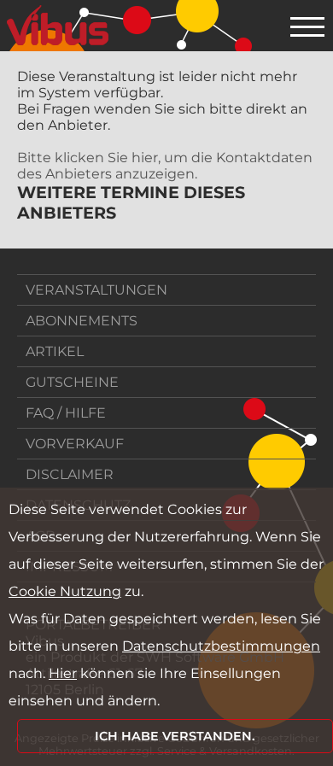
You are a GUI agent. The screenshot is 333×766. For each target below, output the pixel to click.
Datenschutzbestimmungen (221, 646)
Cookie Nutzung (65, 591)
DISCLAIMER (70, 474)
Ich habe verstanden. (175, 736)
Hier (63, 673)
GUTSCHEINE (72, 382)
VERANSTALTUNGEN (96, 290)
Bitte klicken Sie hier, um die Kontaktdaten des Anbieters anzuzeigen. (165, 165)
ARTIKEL (55, 351)
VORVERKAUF (75, 444)
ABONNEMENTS (81, 321)
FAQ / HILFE (66, 413)
